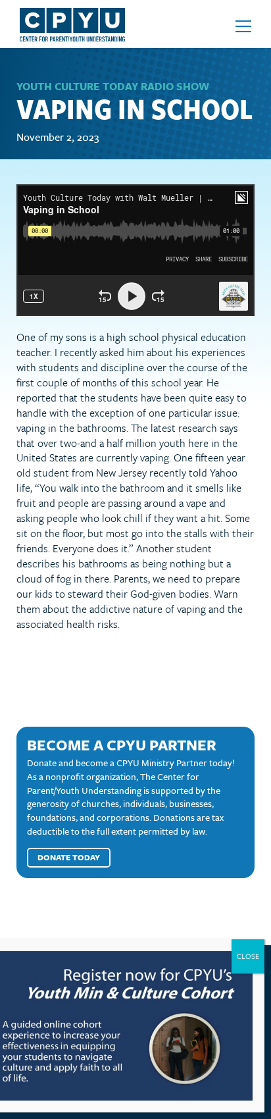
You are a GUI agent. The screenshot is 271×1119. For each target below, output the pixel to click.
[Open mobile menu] (243, 26)
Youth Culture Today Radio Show (112, 86)
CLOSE (248, 956)
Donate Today (68, 857)
